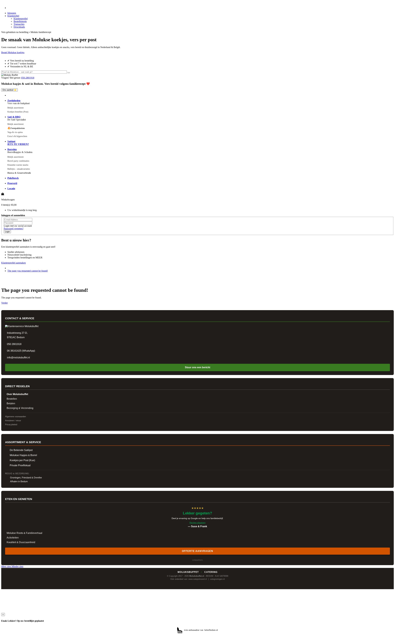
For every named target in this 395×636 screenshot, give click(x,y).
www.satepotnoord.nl (197, 579)
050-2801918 (27, 77)
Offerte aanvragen (197, 551)
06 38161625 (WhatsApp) (21, 350)
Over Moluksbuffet (17, 394)
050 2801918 (14, 344)
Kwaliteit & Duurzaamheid (21, 542)
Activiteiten (13, 537)
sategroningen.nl (217, 579)
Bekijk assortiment (15, 108)
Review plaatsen (197, 522)
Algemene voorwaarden (15, 416)
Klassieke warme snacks (17, 165)
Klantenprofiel (21, 18)
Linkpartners (197, 560)
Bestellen (12, 399)
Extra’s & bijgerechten (17, 136)
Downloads (19, 27)
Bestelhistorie (20, 21)
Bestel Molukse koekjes (12, 52)
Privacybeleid (11, 424)
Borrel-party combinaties (18, 161)
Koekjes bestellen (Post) (17, 112)
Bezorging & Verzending (20, 408)
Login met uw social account (18, 225)
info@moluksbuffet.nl (18, 357)
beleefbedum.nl (211, 630)
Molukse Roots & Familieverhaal (24, 533)
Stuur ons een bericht (197, 367)
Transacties (19, 24)
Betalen (11, 403)
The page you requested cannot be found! (27, 270)
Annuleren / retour (13, 420)
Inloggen (11, 13)
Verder (4, 303)
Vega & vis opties (15, 132)
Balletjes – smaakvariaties (18, 169)
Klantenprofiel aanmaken (13, 262)
